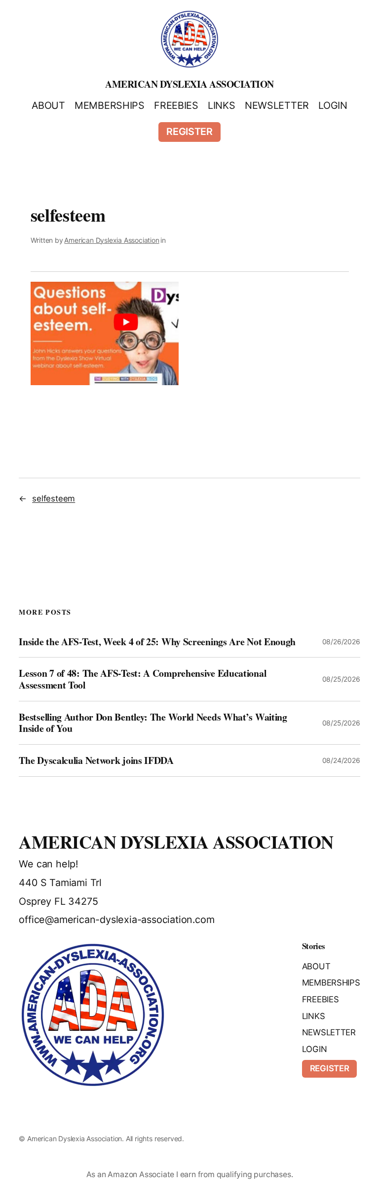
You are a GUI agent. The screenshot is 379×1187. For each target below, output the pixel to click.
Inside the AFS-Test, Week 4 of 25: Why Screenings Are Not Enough (157, 642)
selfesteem (53, 498)
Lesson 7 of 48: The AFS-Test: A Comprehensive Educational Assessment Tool (142, 679)
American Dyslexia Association (189, 84)
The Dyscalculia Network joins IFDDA (96, 760)
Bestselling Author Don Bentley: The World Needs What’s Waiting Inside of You (153, 722)
